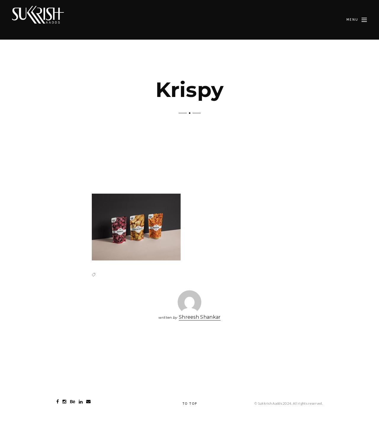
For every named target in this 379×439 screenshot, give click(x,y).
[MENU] (364, 20)
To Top (189, 404)
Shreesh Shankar (200, 317)
